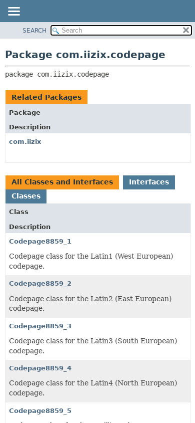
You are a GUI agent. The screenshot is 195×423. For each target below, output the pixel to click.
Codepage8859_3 (40, 326)
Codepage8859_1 (40, 241)
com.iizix (25, 141)
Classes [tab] (26, 196)
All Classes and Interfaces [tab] (62, 182)
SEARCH (34, 30)
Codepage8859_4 (40, 368)
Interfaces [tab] (149, 182)
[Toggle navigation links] (13, 12)
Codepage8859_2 (40, 283)
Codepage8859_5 (40, 410)
